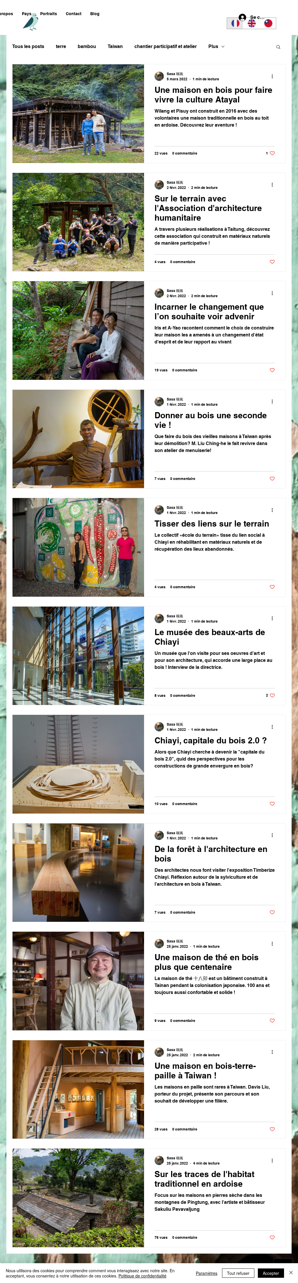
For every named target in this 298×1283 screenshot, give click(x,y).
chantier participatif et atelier (165, 46)
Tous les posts (28, 46)
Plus (213, 46)
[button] (26, 13)
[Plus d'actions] (274, 76)
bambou (87, 46)
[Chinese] (268, 23)
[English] (251, 23)
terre (61, 46)
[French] (235, 23)
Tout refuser (238, 1273)
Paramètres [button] (206, 1273)
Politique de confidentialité (142, 1276)
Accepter (271, 1273)
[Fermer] (291, 1273)
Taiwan (115, 46)
